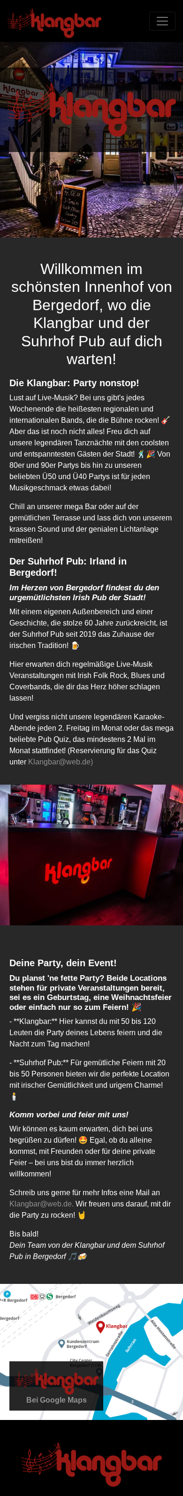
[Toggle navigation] (162, 21)
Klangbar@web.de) (60, 762)
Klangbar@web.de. (41, 1204)
